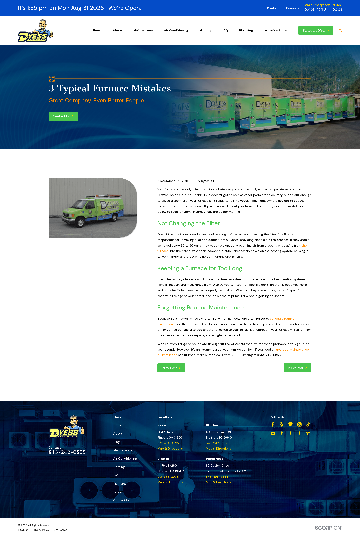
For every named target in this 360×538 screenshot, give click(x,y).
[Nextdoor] (308, 433)
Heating (119, 467)
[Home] (35, 30)
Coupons (292, 8)
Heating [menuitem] (205, 30)
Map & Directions (170, 448)
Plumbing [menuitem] (246, 30)
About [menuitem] (117, 30)
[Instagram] (299, 424)
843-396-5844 (217, 477)
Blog (116, 442)
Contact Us (121, 500)
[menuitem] (23, 530)
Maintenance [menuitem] (143, 30)
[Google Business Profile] (290, 424)
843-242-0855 (323, 10)
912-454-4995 (168, 443)
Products (274, 8)
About (117, 433)
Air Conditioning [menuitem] (176, 30)
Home (117, 425)
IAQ (116, 475)
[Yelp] (281, 424)
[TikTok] (308, 424)
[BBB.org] (281, 433)
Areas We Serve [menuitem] (275, 30)
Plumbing (120, 484)
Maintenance (122, 450)
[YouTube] (273, 433)
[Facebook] (273, 424)
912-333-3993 (168, 477)
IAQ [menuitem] (225, 30)
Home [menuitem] (97, 30)
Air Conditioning (125, 458)
